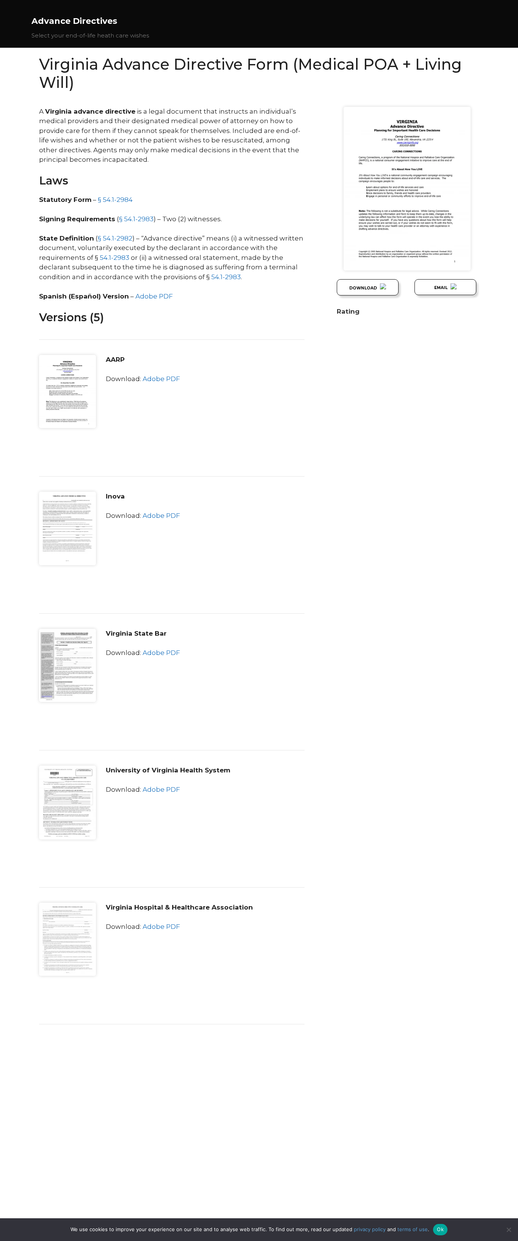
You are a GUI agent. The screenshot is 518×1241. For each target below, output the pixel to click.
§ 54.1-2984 (115, 199)
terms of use (412, 1229)
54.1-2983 (114, 257)
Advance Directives (74, 21)
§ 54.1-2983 (136, 219)
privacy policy (370, 1229)
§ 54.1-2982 (115, 238)
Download (363, 288)
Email (441, 287)
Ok (440, 1229)
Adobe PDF (154, 296)
